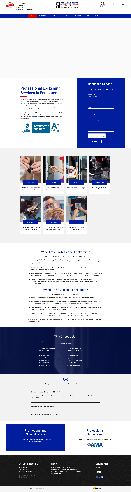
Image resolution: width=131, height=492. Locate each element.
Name (89, 100)
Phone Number (92, 114)
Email (89, 107)
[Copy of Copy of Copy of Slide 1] (67, 74)
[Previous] (6, 48)
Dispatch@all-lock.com (29, 477)
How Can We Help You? (94, 121)
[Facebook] (97, 477)
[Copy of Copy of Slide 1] (66, 74)
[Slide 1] (63, 74)
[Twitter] (100, 477)
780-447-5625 (31, 475)
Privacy (44, 488)
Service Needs (91, 94)
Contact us (34, 116)
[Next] (124, 48)
